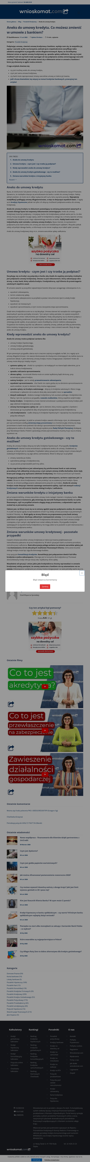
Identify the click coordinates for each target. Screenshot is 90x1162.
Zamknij (45, 586)
